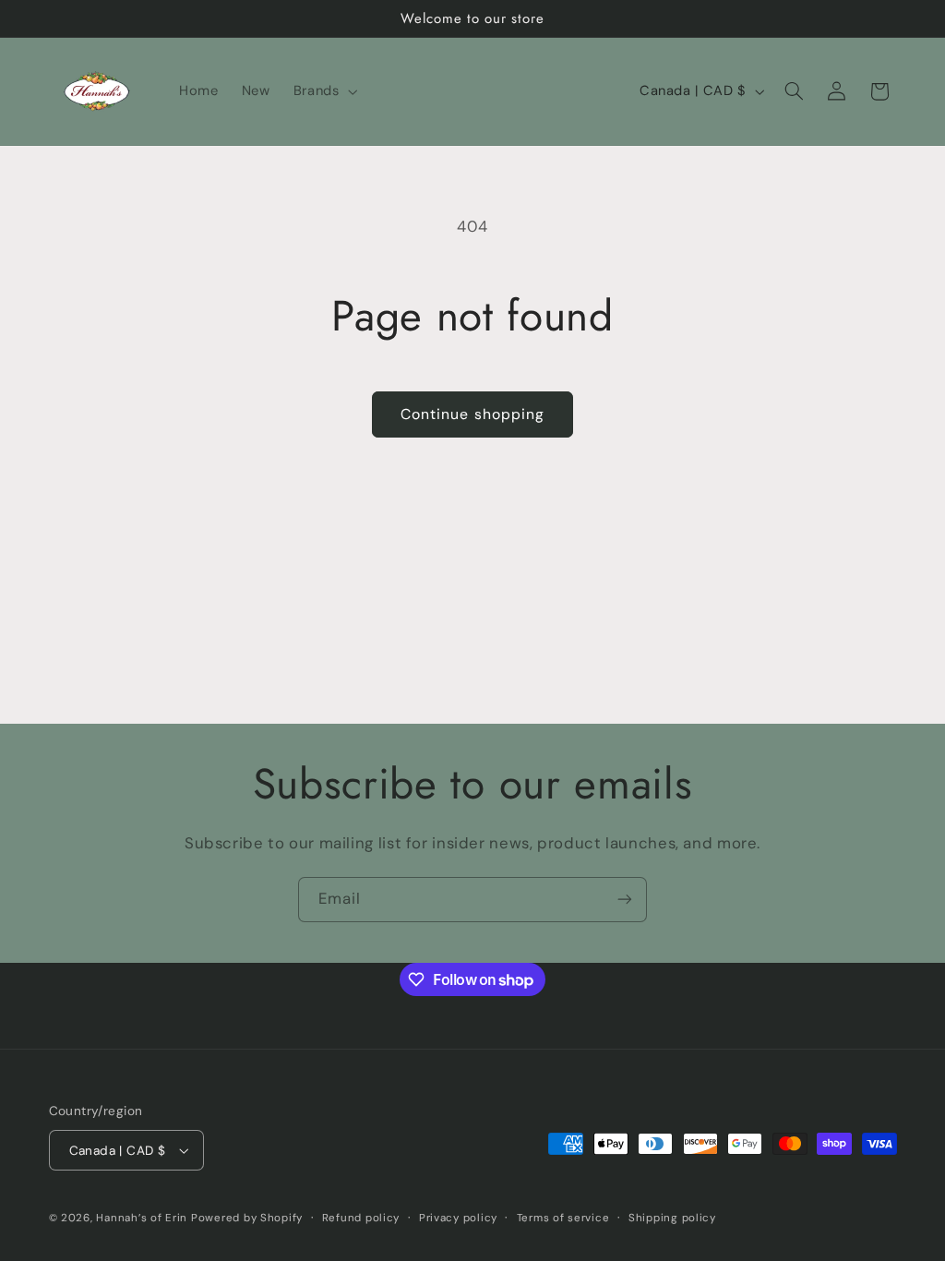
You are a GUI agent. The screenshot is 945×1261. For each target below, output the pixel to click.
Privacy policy (458, 1218)
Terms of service (563, 1218)
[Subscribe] (625, 899)
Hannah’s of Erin (141, 1218)
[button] (323, 91)
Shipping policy (672, 1218)
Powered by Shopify (247, 1218)
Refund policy (361, 1218)
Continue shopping (472, 414)
